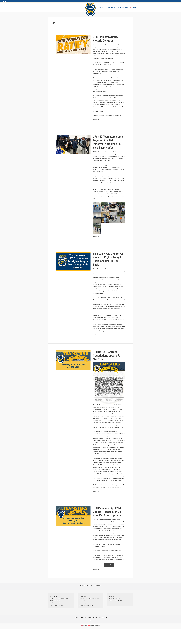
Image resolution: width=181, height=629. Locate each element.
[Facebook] (3, 1)
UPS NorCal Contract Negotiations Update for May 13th (107, 355)
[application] (104, 7)
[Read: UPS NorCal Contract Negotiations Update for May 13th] (73, 360)
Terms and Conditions (95, 585)
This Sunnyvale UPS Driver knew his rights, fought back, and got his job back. (108, 259)
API (90, 620)
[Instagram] (5, 1)
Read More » (96, 120)
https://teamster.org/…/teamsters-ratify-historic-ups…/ (107, 115)
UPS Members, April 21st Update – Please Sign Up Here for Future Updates (107, 511)
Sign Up (109, 564)
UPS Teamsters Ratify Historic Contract (105, 38)
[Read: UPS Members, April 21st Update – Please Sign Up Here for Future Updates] (73, 516)
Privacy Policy (84, 585)
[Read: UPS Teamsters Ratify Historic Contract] (73, 44)
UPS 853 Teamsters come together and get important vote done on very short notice (108, 142)
